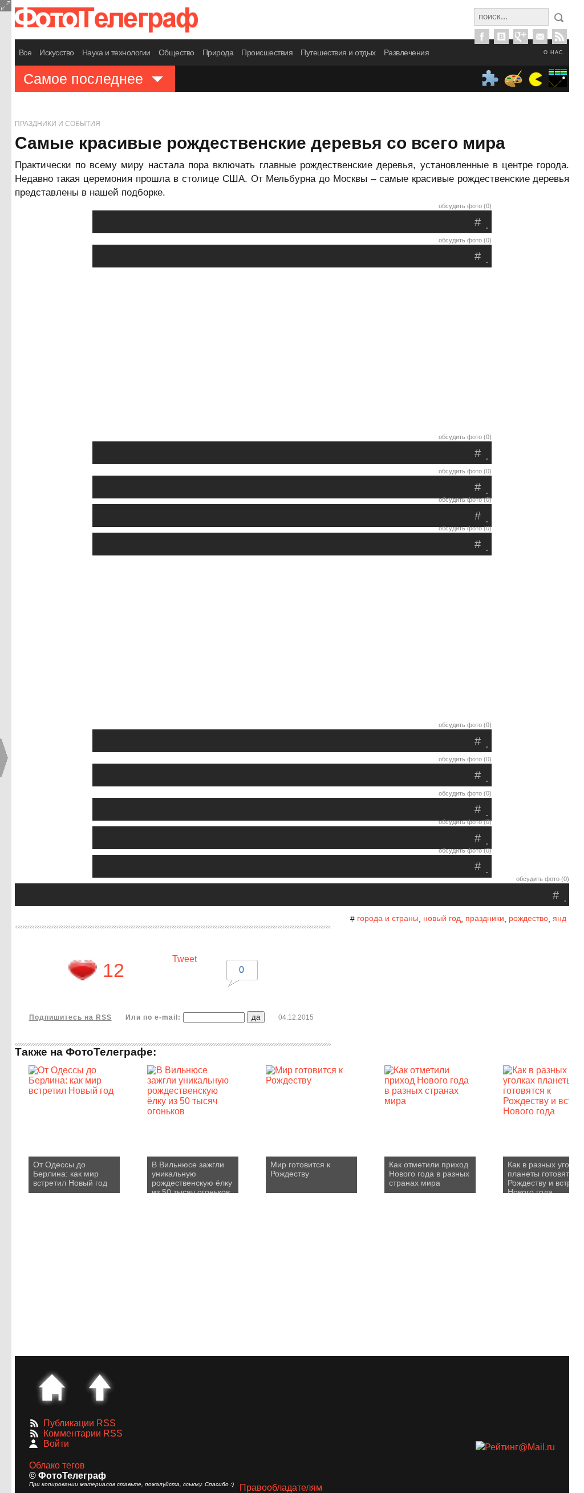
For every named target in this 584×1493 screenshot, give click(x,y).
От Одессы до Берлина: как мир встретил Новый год (70, 1173)
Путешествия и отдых (338, 52)
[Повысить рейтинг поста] (82, 970)
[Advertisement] (292, 353)
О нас (553, 52)
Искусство (56, 52)
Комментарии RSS (83, 1433)
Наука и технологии (116, 52)
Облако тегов (57, 1465)
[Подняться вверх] (100, 1387)
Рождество (528, 918)
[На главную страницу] (52, 1387)
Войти (56, 1444)
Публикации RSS (79, 1423)
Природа (218, 52)
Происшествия (267, 52)
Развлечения (406, 52)
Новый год (442, 918)
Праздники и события (57, 124)
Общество (176, 52)
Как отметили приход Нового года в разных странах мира (429, 1173)
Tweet (184, 959)
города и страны (388, 918)
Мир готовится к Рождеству (300, 1169)
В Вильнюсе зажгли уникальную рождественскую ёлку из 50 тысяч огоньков (192, 1176)
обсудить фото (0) (465, 205)
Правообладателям (281, 1487)
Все (25, 52)
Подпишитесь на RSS (70, 1017)
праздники (484, 918)
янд (559, 918)
